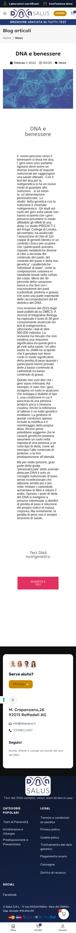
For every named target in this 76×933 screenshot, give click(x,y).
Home (7, 38)
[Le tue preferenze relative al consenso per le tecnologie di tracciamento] (3, 699)
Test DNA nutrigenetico (38, 555)
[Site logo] (30, 13)
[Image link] (38, 786)
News (19, 38)
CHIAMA (60, 13)
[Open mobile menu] (5, 13)
